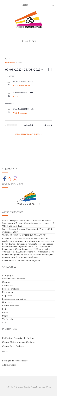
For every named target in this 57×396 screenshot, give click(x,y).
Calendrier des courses (13, 278)
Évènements (10, 63)
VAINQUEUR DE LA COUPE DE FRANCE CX (23, 235)
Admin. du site (9, 364)
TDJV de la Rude (21, 85)
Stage (5, 315)
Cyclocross (7, 285)
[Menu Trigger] (7, 6)
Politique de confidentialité (15, 360)
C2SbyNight (8, 275)
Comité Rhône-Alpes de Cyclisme (18, 342)
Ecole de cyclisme (10, 288)
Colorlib (26, 387)
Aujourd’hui (28, 125)
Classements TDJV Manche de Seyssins (21, 260)
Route (5, 312)
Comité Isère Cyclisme (13, 346)
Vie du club (7, 319)
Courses (6, 282)
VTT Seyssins (20, 113)
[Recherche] (53, 5)
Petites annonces (10, 305)
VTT (4, 322)
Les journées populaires (14, 299)
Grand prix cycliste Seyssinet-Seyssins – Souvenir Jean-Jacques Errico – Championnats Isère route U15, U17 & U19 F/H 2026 (28, 223)
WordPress (46, 387)
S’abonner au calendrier (27, 134)
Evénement (7, 292)
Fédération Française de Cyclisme (18, 338)
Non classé (7, 302)
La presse (7, 295)
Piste (4, 309)
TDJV (16, 96)
